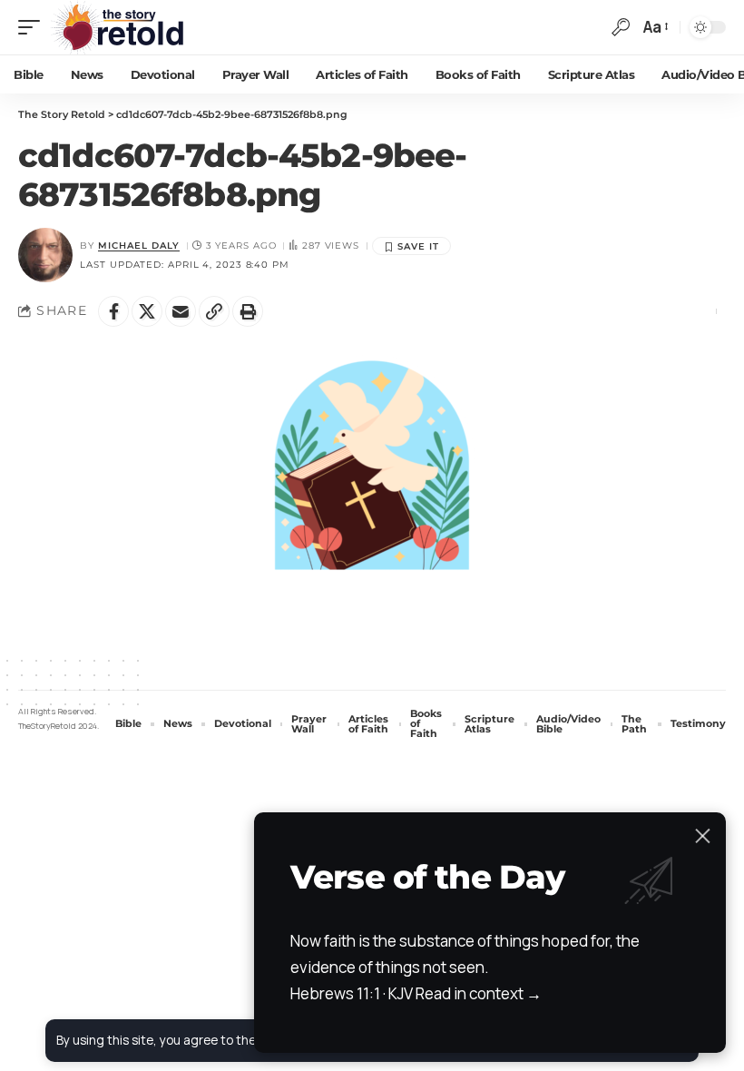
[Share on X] (147, 311)
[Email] (180, 311)
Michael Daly (139, 245)
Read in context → (479, 993)
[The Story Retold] (122, 27)
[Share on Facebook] (113, 311)
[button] (33, 27)
